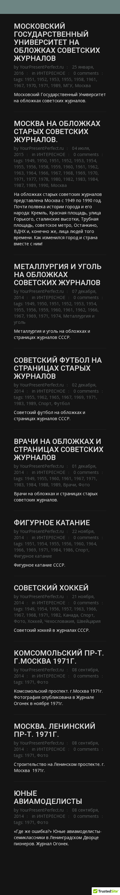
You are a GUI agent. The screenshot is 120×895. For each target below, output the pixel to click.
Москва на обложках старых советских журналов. (57, 131)
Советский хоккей (51, 588)
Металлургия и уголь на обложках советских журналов (58, 274)
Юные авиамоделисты (48, 797)
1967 (19, 85)
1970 (31, 85)
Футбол (62, 403)
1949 (29, 160)
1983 (80, 179)
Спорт (44, 403)
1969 (80, 173)
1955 (66, 79)
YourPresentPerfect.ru (42, 67)
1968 (68, 173)
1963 (19, 173)
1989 (56, 85)
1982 (68, 179)
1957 (66, 609)
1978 (43, 179)
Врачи (69, 485)
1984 (93, 179)
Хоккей (35, 621)
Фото (84, 485)
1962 (93, 167)
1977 (31, 179)
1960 (68, 167)
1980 (56, 179)
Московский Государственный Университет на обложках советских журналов (57, 42)
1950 (42, 160)
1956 (31, 167)
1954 (91, 160)
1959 (56, 167)
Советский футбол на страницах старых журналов (58, 368)
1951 (29, 79)
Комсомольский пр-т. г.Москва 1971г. (59, 657)
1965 (54, 397)
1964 (31, 173)
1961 (91, 79)
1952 (42, 79)
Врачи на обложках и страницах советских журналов (58, 449)
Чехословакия (59, 621)
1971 (43, 85)
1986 (68, 550)
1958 (79, 79)
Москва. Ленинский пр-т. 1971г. (54, 730)
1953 (54, 79)
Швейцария (89, 621)
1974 (56, 316)
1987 (19, 185)
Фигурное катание (52, 522)
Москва (83, 85)
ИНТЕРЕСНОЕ (51, 73)
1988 (43, 485)
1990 (43, 185)
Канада (70, 615)
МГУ (67, 85)
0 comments (86, 73)
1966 (43, 173)
